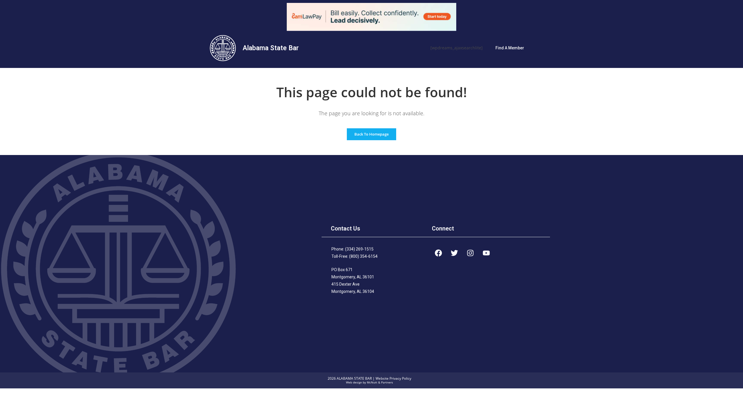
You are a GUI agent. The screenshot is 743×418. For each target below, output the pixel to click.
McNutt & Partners (380, 382)
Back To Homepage (371, 134)
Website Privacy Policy (393, 378)
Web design (354, 382)
